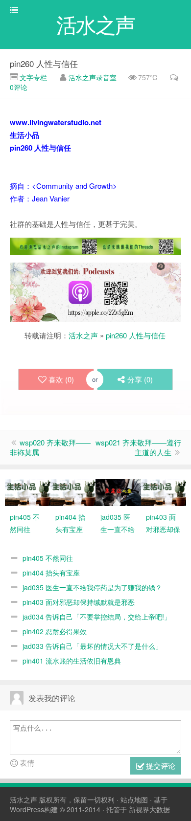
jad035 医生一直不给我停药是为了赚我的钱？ (92, 587)
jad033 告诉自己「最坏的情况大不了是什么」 (92, 646)
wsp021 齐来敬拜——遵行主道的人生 (138, 447)
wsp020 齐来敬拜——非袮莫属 (50, 447)
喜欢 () (61, 379)
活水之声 (83, 335)
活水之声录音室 (93, 77)
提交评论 (159, 765)
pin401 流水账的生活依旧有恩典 (72, 661)
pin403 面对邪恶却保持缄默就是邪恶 (79, 602)
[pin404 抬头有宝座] (73, 491)
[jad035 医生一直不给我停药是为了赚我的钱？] (118, 491)
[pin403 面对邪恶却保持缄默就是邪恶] (164, 491)
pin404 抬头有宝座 (51, 572)
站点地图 (134, 799)
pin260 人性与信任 (44, 63)
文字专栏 (32, 77)
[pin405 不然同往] (27, 491)
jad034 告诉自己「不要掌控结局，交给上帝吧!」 (97, 616)
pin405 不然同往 (48, 558)
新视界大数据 (149, 809)
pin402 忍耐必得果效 (55, 631)
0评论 (18, 87)
